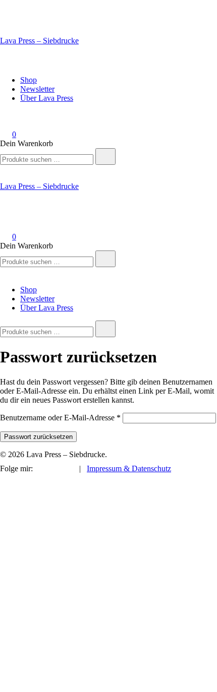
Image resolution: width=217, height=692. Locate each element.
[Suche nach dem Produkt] (105, 156)
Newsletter (37, 89)
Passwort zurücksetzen (38, 437)
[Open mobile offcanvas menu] (4, 169)
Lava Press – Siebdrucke (39, 40)
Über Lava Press (46, 98)
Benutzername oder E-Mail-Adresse (60, 417)
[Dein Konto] (6, 120)
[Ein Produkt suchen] (10, 62)
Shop (28, 80)
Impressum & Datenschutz (129, 468)
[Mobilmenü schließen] (4, 272)
